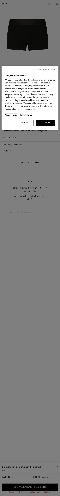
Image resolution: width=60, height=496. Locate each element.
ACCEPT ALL (46, 123)
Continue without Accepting (47, 69)
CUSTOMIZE (23, 123)
